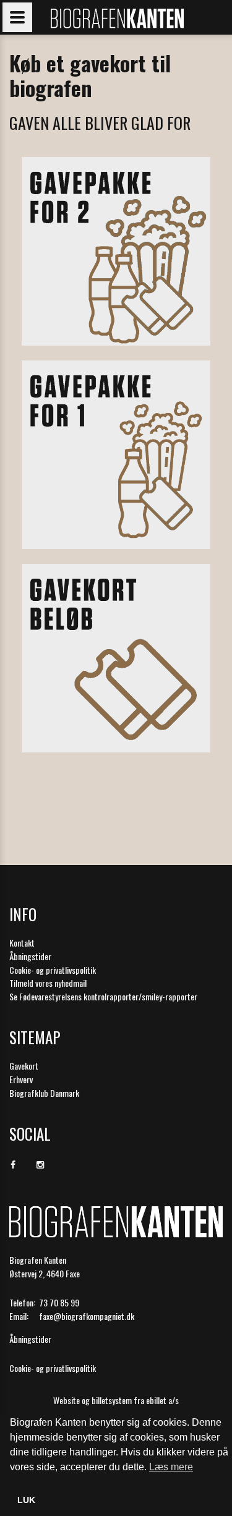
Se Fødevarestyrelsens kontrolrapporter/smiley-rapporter (103, 996)
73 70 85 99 (59, 1302)
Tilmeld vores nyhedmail (48, 982)
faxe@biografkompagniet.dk (86, 1315)
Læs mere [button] (171, 1467)
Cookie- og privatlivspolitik (52, 969)
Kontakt (22, 942)
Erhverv (21, 1079)
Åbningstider (30, 956)
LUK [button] (26, 1500)
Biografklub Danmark (44, 1092)
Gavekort (23, 1065)
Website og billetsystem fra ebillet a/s (116, 1400)
